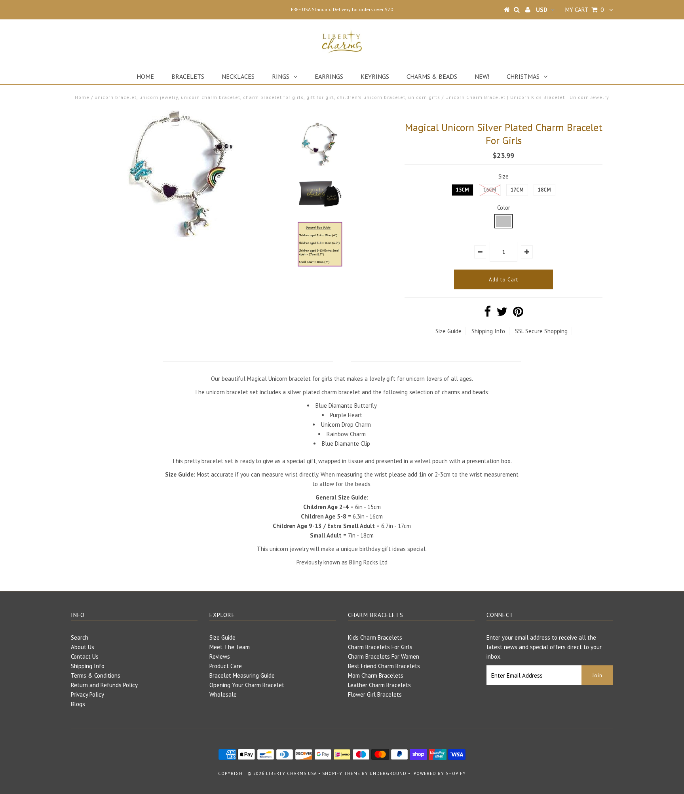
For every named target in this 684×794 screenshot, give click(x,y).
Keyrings (375, 76)
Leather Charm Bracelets (379, 685)
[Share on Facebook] (487, 313)
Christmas (523, 76)
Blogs (78, 704)
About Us (82, 647)
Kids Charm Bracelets (375, 637)
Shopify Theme (341, 773)
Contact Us (85, 656)
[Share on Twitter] (501, 313)
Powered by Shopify (440, 773)
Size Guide (448, 331)
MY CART (584, 9)
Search (79, 637)
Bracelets (187, 76)
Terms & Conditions (95, 675)
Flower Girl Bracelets (375, 694)
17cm (517, 189)
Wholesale (223, 694)
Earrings (329, 76)
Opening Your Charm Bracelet (246, 685)
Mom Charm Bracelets (375, 675)
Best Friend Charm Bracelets (384, 666)
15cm (462, 189)
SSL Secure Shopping (541, 331)
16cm (489, 189)
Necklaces (238, 76)
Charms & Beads (432, 76)
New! (482, 76)
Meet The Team (229, 647)
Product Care (225, 666)
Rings (280, 76)
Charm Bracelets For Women (383, 656)
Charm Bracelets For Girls (380, 647)
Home (145, 76)
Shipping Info (488, 331)
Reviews (219, 656)
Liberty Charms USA (291, 773)
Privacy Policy (87, 694)
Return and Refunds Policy (104, 685)
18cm (544, 189)
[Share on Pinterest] (518, 313)
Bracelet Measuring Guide (242, 675)
